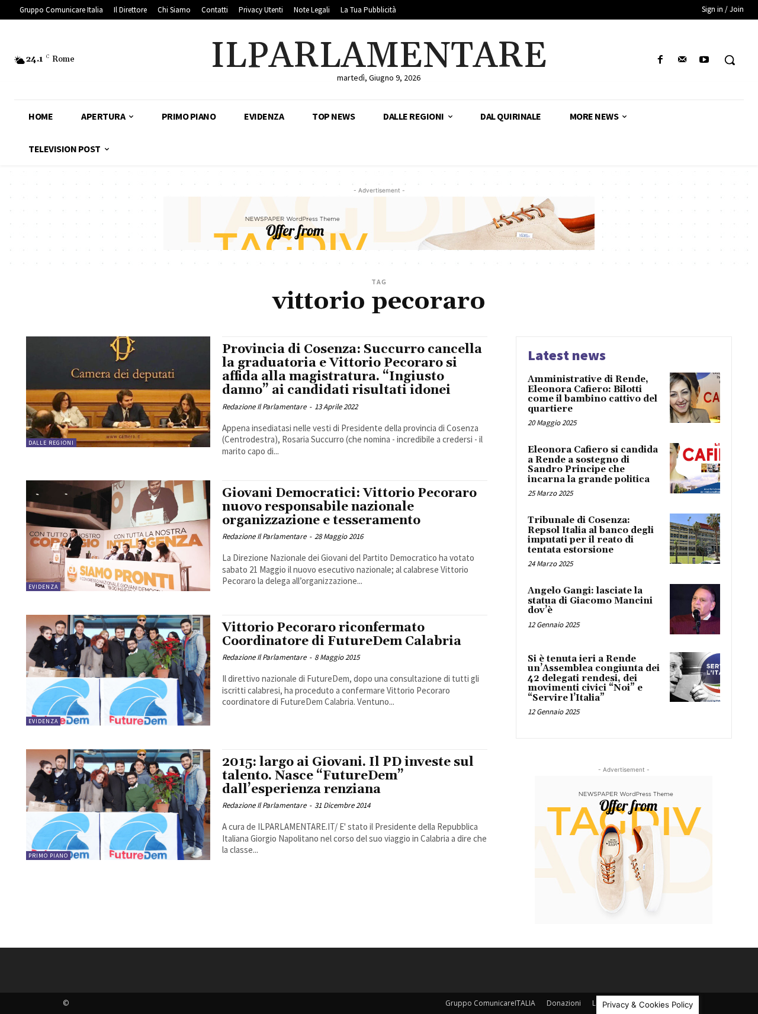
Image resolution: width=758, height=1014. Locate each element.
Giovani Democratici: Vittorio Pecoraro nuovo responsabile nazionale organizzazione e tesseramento (349, 507)
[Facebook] (660, 60)
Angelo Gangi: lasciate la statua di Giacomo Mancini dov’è (590, 600)
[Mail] (682, 60)
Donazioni (564, 1003)
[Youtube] (704, 60)
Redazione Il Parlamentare (264, 407)
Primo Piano (48, 855)
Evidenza (43, 587)
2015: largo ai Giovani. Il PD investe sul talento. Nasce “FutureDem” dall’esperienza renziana (348, 776)
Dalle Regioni (51, 443)
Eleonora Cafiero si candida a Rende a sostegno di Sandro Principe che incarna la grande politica (593, 464)
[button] (729, 60)
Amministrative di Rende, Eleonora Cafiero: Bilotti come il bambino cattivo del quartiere (592, 394)
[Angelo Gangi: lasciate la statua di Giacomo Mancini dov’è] (695, 609)
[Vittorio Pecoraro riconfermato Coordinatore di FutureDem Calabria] (118, 670)
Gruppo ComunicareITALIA (490, 1003)
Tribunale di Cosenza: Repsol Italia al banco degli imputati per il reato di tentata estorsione (591, 535)
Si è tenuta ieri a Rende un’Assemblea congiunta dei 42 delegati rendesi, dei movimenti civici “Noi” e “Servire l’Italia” (594, 678)
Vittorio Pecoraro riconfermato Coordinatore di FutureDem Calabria (341, 634)
